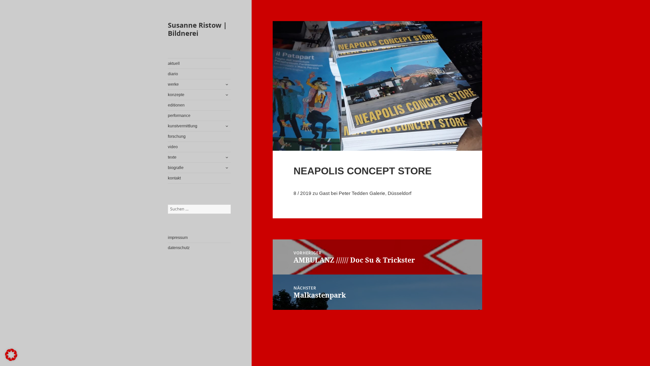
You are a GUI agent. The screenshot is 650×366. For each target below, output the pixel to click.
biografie (176, 167)
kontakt (174, 178)
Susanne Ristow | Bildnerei (197, 29)
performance (179, 115)
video (173, 147)
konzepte (176, 95)
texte (172, 157)
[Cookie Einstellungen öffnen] (11, 359)
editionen (176, 105)
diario (173, 74)
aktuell (174, 63)
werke (173, 84)
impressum (178, 237)
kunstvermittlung (182, 126)
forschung (177, 136)
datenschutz (179, 248)
